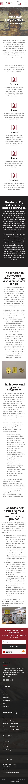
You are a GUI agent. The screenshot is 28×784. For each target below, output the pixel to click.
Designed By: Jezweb (14, 781)
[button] (26, 3)
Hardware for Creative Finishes (11, 601)
